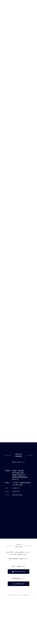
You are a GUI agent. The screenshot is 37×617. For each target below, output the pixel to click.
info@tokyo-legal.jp (20, 571)
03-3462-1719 (19, 584)
